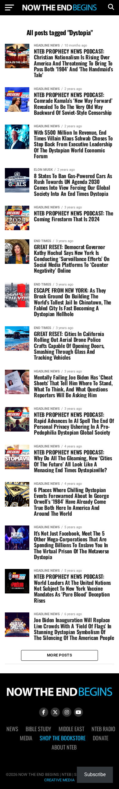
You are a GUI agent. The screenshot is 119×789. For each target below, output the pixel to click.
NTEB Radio (103, 729)
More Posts (59, 655)
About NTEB (64, 747)
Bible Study (38, 729)
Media (26, 738)
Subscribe (95, 774)
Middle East (71, 729)
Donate (100, 738)
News (12, 729)
